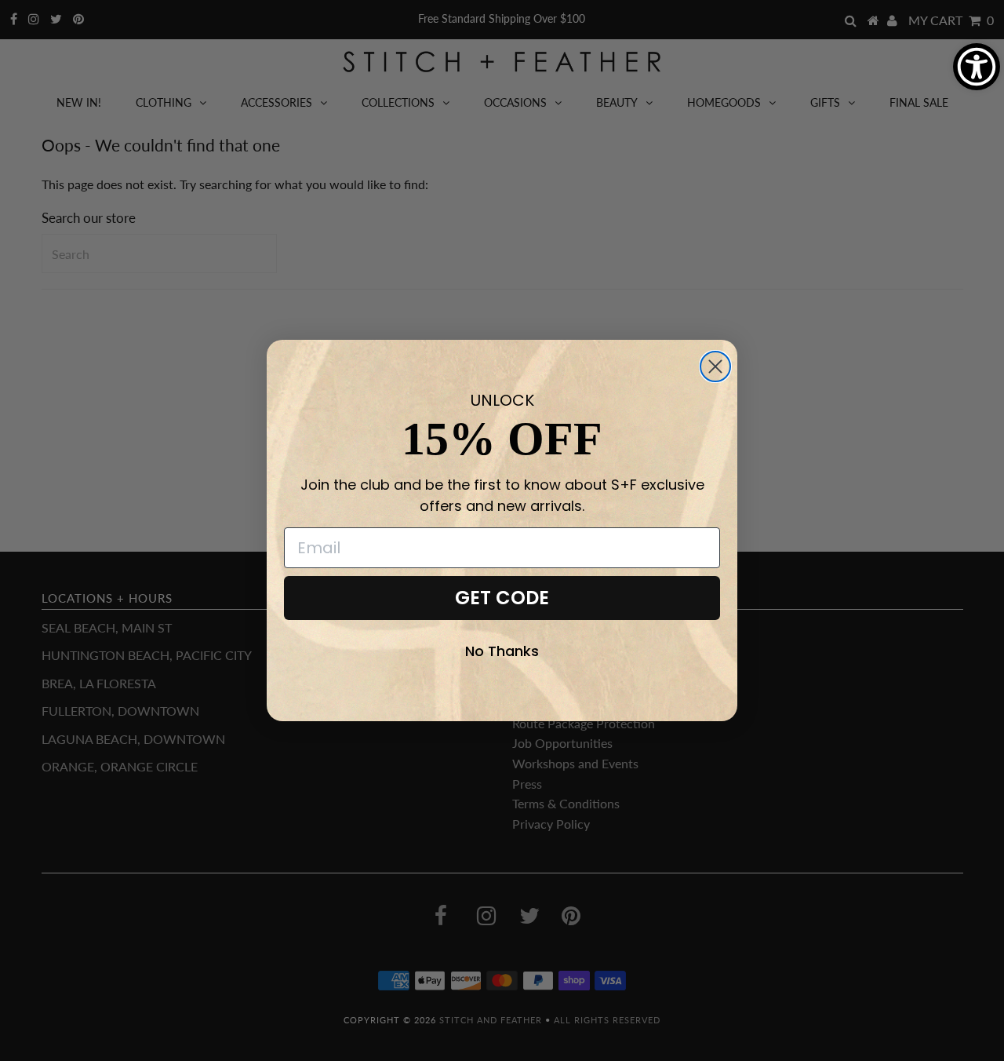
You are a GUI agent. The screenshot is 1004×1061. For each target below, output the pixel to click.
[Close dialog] (715, 366)
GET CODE (502, 598)
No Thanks (502, 651)
